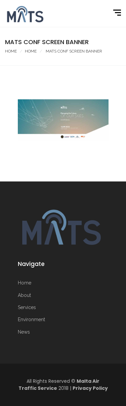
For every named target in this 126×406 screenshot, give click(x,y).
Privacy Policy (90, 388)
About (24, 295)
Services (27, 307)
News (24, 332)
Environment (31, 319)
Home (11, 51)
